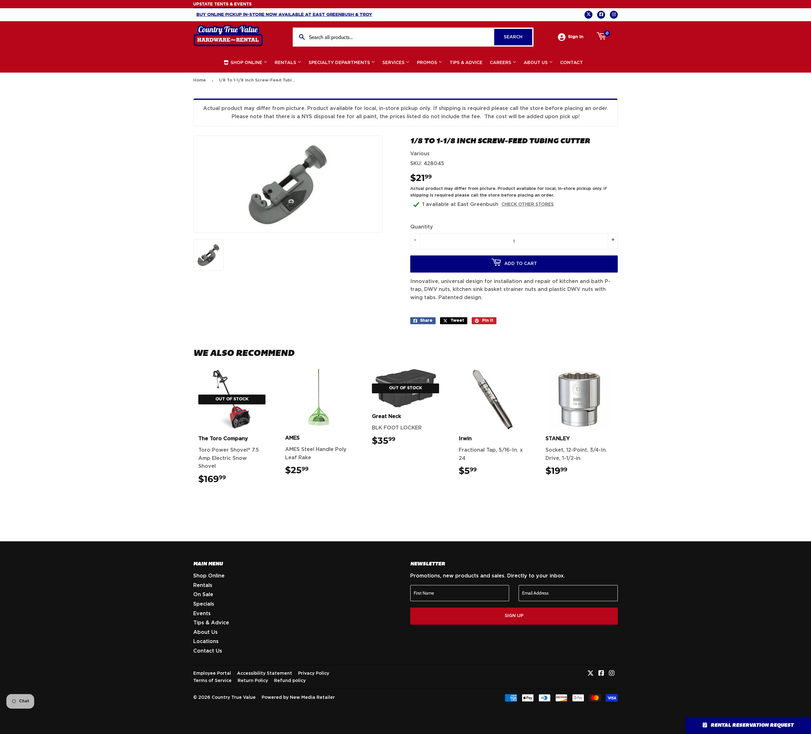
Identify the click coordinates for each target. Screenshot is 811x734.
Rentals (286, 63)
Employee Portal (212, 673)
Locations (206, 641)
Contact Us (207, 651)
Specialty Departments (340, 63)
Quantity (421, 226)
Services (394, 63)
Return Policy (253, 681)
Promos (427, 63)
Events (202, 613)
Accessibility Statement (264, 673)
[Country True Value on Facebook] (601, 673)
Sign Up (514, 616)
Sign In (576, 37)
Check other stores (527, 204)
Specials (203, 604)
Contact (571, 63)
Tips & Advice (466, 63)
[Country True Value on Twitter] (590, 673)
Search (518, 37)
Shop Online (246, 63)
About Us (536, 63)
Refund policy (290, 681)
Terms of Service (212, 681)
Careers (501, 63)
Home (199, 80)
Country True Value (234, 697)
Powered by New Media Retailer (298, 697)
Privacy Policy (313, 673)
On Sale (203, 594)
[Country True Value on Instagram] (612, 673)
